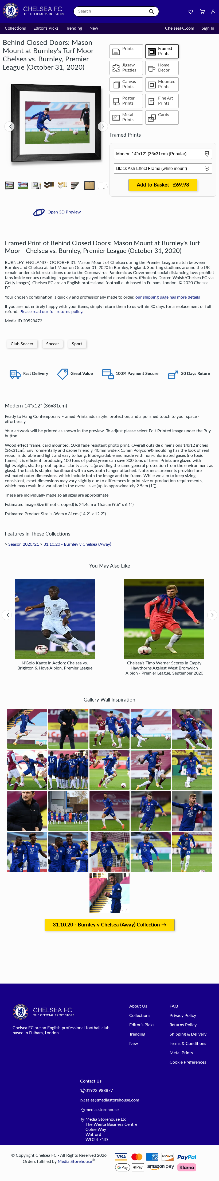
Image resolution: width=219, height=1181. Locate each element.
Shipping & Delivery (188, 1034)
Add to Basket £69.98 (163, 185)
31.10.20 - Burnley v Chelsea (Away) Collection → (109, 925)
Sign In (208, 28)
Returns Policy (183, 1025)
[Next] (103, 126)
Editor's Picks (45, 28)
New (93, 28)
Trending (74, 28)
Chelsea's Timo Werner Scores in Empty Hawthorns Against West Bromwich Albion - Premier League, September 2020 (164, 668)
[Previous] (9, 126)
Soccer (52, 344)
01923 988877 (99, 1090)
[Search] (151, 11)
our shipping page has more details (167, 297)
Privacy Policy (183, 1015)
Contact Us (90, 1081)
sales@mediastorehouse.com (112, 1100)
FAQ (174, 1006)
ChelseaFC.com (179, 28)
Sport (77, 344)
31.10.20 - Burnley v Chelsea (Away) (77, 544)
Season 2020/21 (23, 544)
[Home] (36, 17)
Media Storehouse (75, 1161)
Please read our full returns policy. (51, 312)
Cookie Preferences (188, 1062)
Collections (15, 28)
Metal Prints (181, 1053)
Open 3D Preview (63, 212)
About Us (138, 1006)
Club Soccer (22, 344)
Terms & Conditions (188, 1043)
